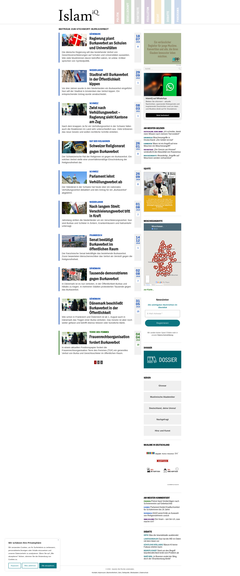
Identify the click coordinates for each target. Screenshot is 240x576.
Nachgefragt (162, 419)
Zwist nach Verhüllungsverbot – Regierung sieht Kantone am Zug (108, 114)
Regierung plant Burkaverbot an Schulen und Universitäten (107, 43)
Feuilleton (147, 12)
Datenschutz (144, 572)
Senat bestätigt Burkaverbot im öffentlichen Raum (103, 244)
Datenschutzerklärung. (165, 335)
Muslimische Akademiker (162, 397)
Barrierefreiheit (112, 572)
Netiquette (125, 572)
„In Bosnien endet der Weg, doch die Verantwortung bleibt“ (160, 557)
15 (138, 311)
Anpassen (15, 566)
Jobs (119, 572)
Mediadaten (134, 572)
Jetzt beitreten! (162, 115)
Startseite (137, 12)
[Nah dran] (58, 539)
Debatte (167, 12)
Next (176, 468)
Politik (117, 12)
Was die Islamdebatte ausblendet (161, 535)
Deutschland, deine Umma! (162, 408)
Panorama (177, 12)
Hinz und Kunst (162, 431)
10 (138, 344)
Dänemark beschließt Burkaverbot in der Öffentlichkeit (106, 308)
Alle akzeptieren (48, 566)
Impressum (102, 572)
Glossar (162, 386)
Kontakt (94, 572)
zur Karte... (149, 290)
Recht (157, 12)
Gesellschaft (127, 12)
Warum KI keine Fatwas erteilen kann (161, 546)
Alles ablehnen (30, 566)
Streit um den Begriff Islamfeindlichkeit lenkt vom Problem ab (161, 551)
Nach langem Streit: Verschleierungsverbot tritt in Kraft (109, 211)
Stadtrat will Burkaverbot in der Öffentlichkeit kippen (108, 79)
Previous (147, 468)
